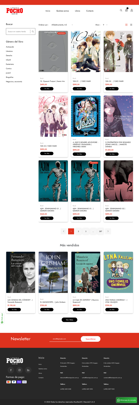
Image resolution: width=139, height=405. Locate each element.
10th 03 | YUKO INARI (48, 146)
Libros (77, 10)
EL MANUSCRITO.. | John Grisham (52, 302)
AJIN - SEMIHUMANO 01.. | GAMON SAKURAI (50, 209)
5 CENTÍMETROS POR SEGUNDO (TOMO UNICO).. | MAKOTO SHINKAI (118, 144)
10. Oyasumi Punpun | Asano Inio (52, 81)
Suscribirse (91, 339)
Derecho (9, 55)
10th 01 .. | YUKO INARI (82, 81)
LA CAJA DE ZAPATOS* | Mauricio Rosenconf (86, 301)
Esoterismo (10, 64)
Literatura (9, 51)
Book (41, 78)
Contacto (89, 10)
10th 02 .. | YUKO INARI (114, 81)
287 (100, 231)
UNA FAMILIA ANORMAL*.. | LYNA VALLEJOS (116, 301)
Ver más (46, 89)
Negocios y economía (14, 81)
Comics (8, 68)
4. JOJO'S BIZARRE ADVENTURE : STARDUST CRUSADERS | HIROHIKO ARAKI (85, 144)
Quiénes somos (62, 10)
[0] (126, 11)
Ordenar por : (44, 25)
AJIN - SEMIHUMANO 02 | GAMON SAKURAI (115, 209)
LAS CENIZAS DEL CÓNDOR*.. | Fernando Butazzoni (20, 301)
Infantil (8, 60)
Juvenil (8, 73)
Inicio (48, 10)
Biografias (9, 77)
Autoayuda (10, 47)
